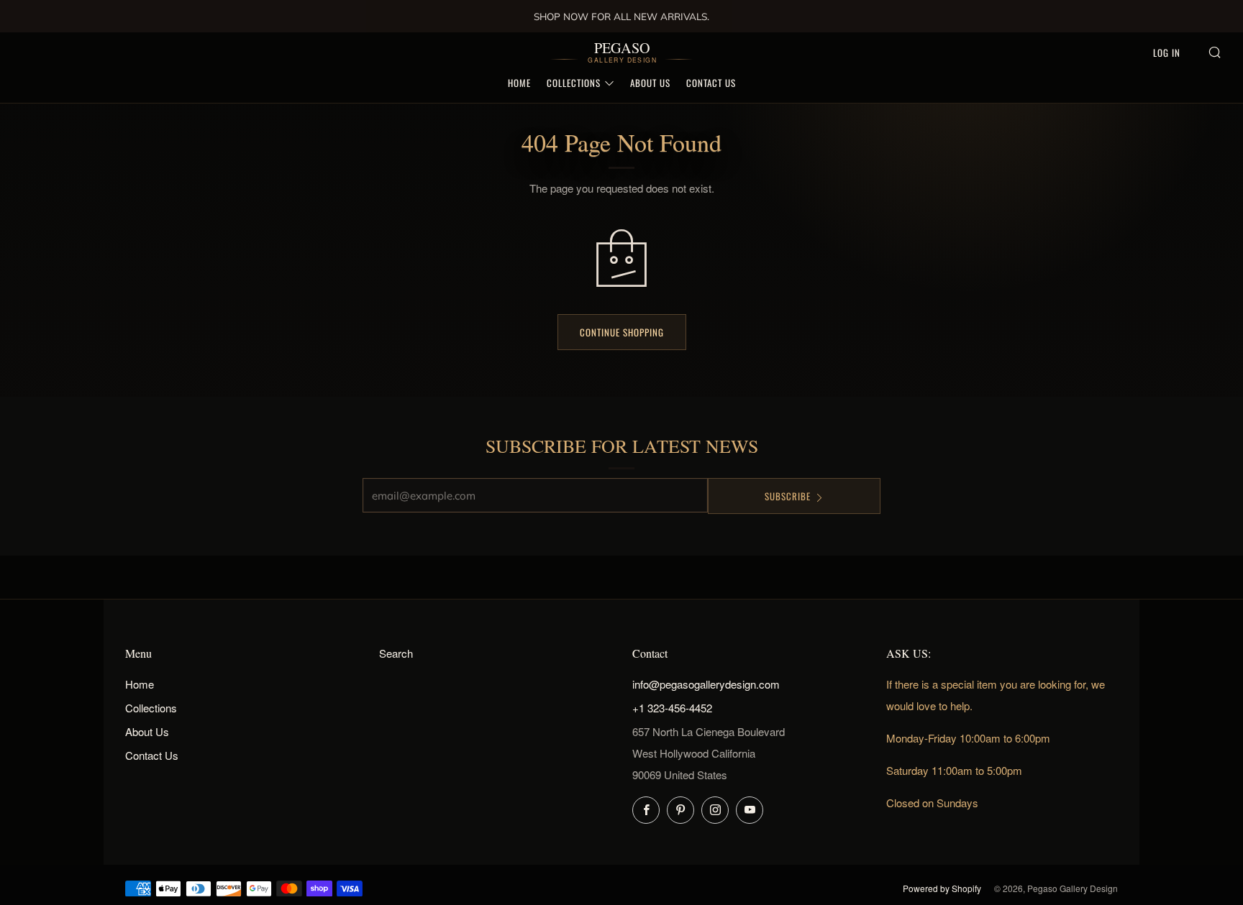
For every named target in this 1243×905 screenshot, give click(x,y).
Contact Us (711, 82)
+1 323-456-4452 (672, 707)
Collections (574, 82)
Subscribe (788, 496)
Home (519, 82)
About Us (650, 82)
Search (396, 653)
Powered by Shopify (942, 888)
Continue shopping (622, 332)
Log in (1166, 52)
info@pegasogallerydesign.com (706, 684)
